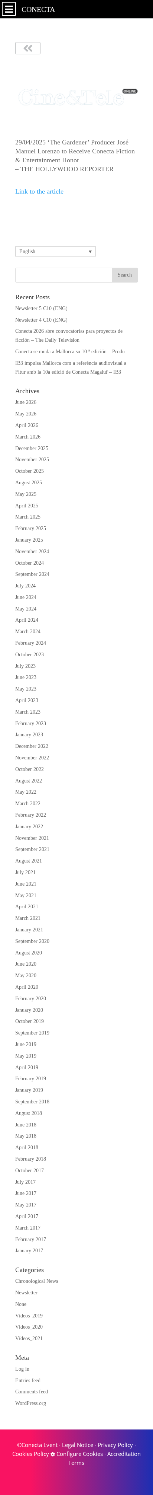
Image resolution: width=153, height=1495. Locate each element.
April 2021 (26, 906)
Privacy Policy (115, 1444)
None (20, 1304)
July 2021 (25, 872)
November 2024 (32, 551)
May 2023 (25, 689)
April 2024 (26, 620)
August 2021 (28, 861)
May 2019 (25, 1056)
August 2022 (28, 781)
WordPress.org (30, 1403)
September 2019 (32, 1033)
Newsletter (26, 1292)
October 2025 (29, 471)
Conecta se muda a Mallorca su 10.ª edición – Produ (70, 351)
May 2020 (25, 975)
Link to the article (39, 191)
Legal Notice (77, 1444)
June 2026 (25, 402)
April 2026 (26, 425)
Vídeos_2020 (29, 1327)
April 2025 (26, 506)
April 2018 (26, 1147)
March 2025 (27, 517)
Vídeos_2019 (29, 1316)
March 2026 (27, 437)
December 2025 (31, 448)
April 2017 (26, 1216)
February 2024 (30, 643)
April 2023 (26, 700)
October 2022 (29, 769)
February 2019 (30, 1078)
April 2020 (26, 987)
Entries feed (27, 1380)
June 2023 (25, 677)
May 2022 (25, 792)
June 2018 (25, 1125)
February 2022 (30, 815)
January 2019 (29, 1090)
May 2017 (25, 1205)
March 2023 (27, 712)
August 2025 (28, 482)
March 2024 (27, 631)
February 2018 (30, 1159)
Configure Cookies (79, 1453)
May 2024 (25, 609)
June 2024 (25, 597)
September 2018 (32, 1101)
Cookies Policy (30, 1453)
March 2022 (27, 803)
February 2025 (30, 528)
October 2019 (29, 1021)
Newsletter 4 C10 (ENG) (41, 320)
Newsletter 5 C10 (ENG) (41, 308)
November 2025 (32, 459)
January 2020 (29, 1010)
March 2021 (27, 918)
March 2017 (27, 1228)
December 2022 (31, 746)
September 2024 (32, 574)
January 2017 (29, 1250)
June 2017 (25, 1193)
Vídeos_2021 (29, 1338)
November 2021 (32, 838)
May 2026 (25, 414)
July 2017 (25, 1182)
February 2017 (30, 1239)
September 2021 (32, 849)
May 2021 (25, 895)
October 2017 (29, 1170)
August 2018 (28, 1113)
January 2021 (29, 930)
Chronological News (36, 1281)
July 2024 (25, 586)
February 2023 (30, 723)
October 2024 (29, 563)
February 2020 (30, 998)
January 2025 (29, 540)
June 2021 (25, 884)
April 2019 (26, 1067)
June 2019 (25, 1044)
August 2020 (28, 953)
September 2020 (32, 941)
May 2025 (25, 494)
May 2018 (25, 1136)
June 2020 (25, 964)
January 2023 (29, 734)
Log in (22, 1369)
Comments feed (31, 1391)
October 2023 (29, 654)
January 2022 (29, 826)
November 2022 (32, 758)
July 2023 (25, 666)
